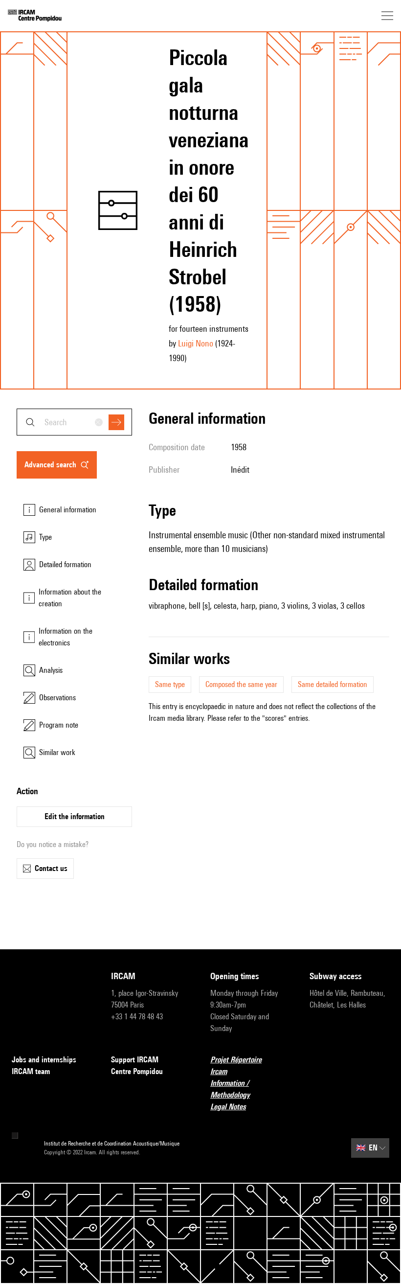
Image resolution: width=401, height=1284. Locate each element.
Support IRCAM (134, 1059)
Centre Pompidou (137, 1071)
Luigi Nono (195, 343)
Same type (170, 684)
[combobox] (74, 422)
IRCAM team (31, 1071)
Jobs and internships (44, 1059)
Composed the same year (241, 684)
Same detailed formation (332, 684)
